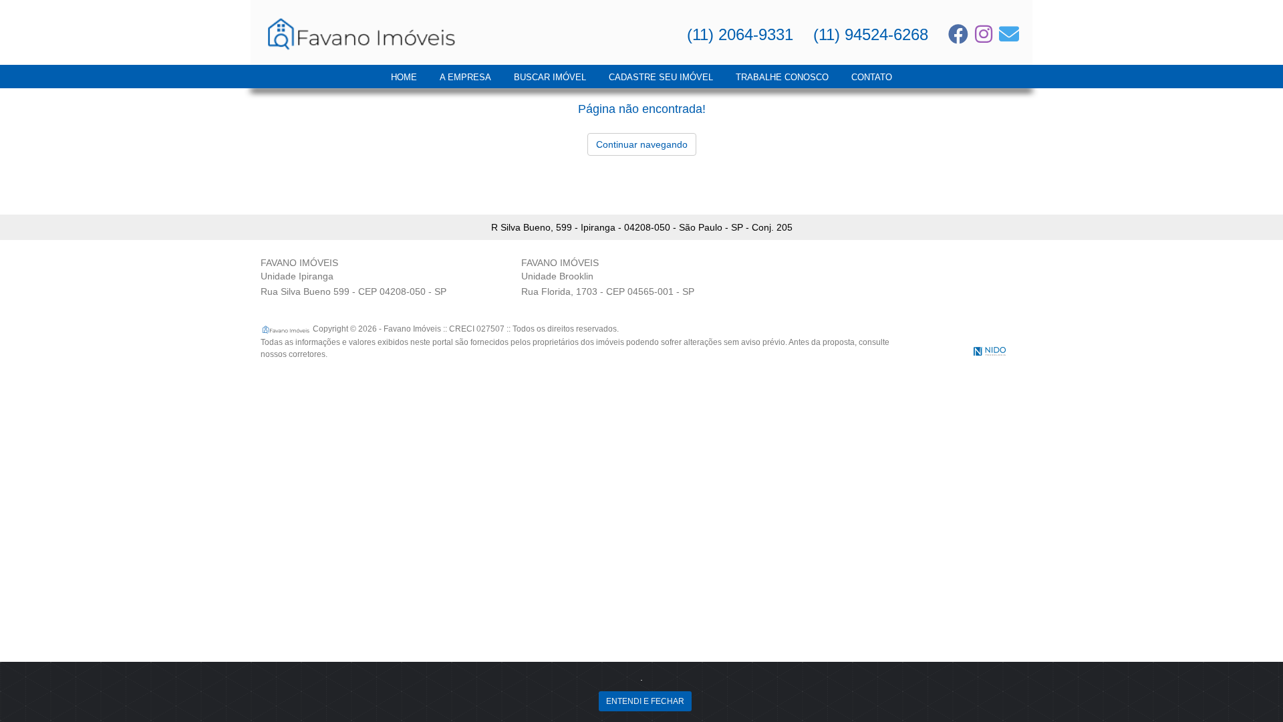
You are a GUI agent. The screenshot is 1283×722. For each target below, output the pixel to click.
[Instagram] (983, 34)
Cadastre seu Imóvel (661, 77)
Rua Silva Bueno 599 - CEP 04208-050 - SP (353, 291)
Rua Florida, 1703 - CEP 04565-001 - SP (607, 291)
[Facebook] (958, 34)
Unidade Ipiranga (297, 276)
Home (404, 77)
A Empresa (465, 77)
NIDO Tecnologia (990, 351)
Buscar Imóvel (550, 77)
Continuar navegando (642, 144)
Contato (871, 77)
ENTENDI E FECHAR (645, 701)
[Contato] (1009, 34)
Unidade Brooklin (557, 276)
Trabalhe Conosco (782, 77)
